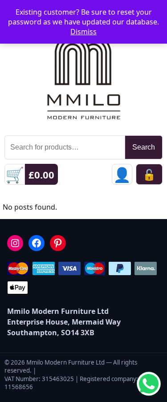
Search (143, 147)
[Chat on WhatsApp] (149, 384)
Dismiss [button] (83, 32)
